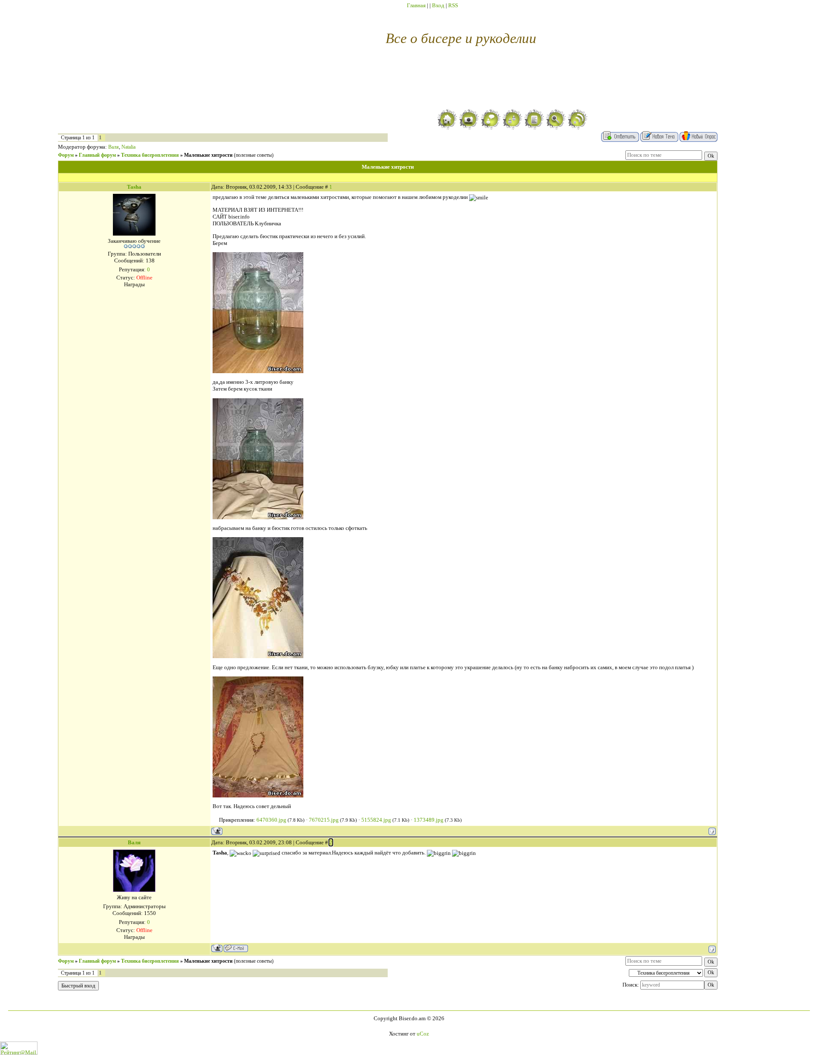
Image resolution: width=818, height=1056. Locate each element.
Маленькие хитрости (208, 155)
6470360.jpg (271, 820)
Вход (438, 5)
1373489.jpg (429, 820)
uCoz (423, 1033)
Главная (416, 5)
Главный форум (97, 155)
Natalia (128, 147)
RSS (453, 5)
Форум (66, 155)
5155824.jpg (376, 820)
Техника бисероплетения (150, 155)
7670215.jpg (324, 820)
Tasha (134, 187)
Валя (113, 147)
